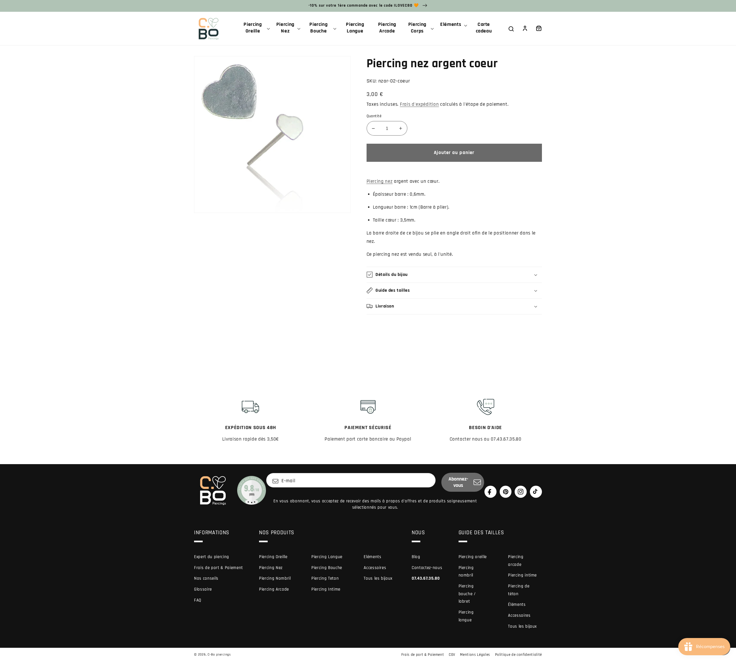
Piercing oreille (473, 557)
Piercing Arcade (274, 589)
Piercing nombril (466, 571)
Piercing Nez (271, 567)
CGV (452, 654)
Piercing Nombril (275, 578)
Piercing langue (466, 616)
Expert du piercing (211, 557)
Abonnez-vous (458, 482)
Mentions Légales (475, 654)
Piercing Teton (325, 578)
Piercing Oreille (273, 557)
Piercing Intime (325, 589)
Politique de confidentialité (518, 654)
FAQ (197, 600)
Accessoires (375, 567)
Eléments (372, 557)
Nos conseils (206, 578)
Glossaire (203, 589)
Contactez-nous (427, 567)
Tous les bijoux (378, 578)
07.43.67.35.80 (426, 578)
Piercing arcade (515, 560)
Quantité (374, 116)
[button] (255, 28)
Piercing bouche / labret (467, 593)
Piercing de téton (518, 590)
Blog (416, 557)
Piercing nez (380, 181)
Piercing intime (522, 575)
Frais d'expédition (419, 104)
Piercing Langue (326, 557)
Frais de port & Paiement (218, 567)
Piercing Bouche (326, 567)
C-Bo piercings (219, 654)
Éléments (517, 604)
